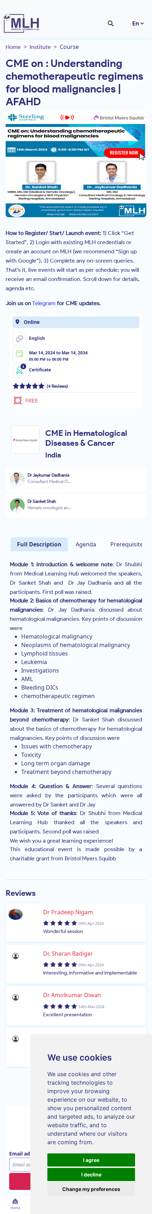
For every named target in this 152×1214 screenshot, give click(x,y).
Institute (40, 47)
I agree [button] (91, 1160)
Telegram (43, 303)
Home (13, 47)
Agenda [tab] (86, 544)
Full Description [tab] (39, 544)
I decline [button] (91, 1174)
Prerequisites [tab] (128, 544)
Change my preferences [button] (91, 1189)
